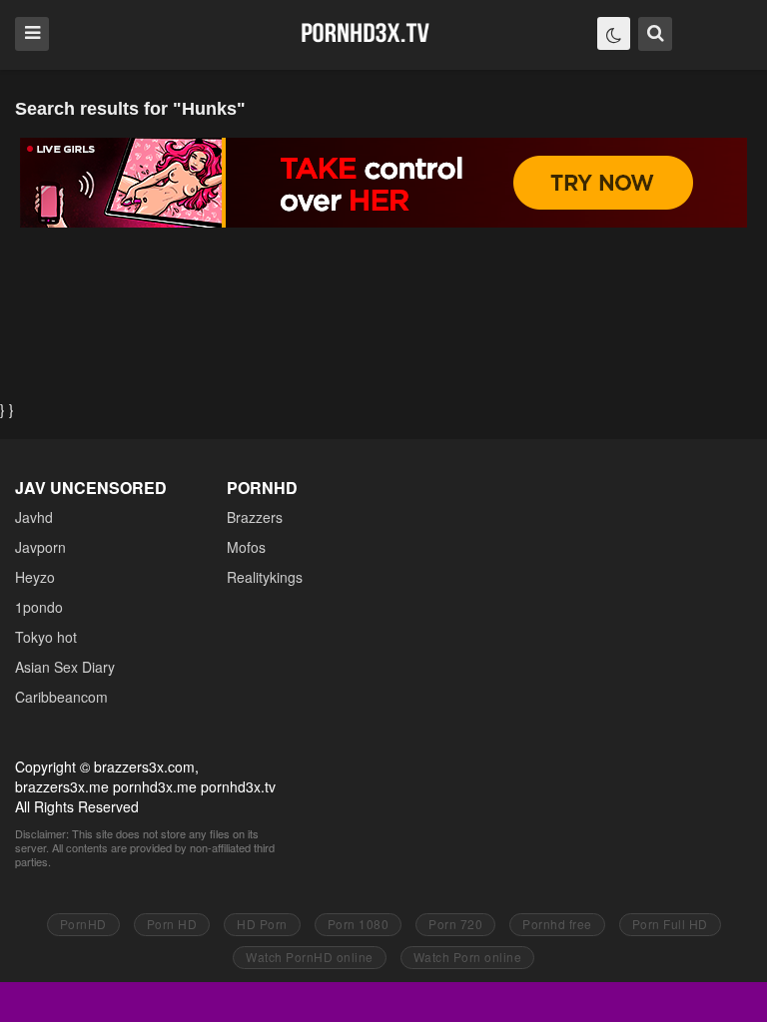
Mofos (246, 547)
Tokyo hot (46, 637)
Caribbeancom (61, 697)
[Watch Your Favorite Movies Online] (365, 33)
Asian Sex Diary (65, 667)
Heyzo (35, 577)
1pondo (39, 607)
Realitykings (265, 577)
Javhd (34, 517)
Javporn (40, 547)
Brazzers (255, 517)
